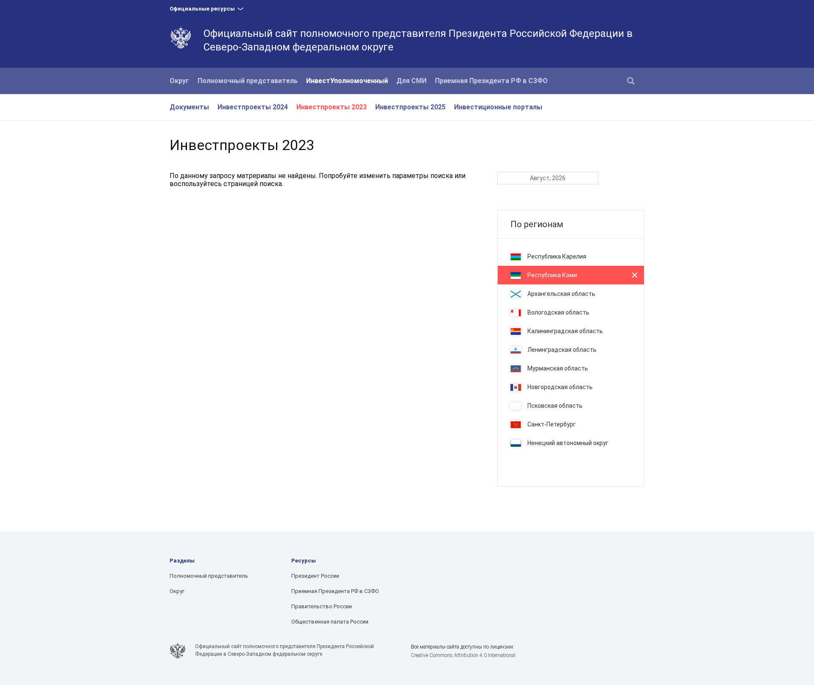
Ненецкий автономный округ (567, 443)
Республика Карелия (556, 256)
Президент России (315, 576)
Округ (179, 81)
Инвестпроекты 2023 (331, 107)
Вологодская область (558, 312)
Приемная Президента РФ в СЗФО (491, 81)
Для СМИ (411, 81)
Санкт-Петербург (551, 424)
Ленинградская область (562, 349)
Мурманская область (557, 368)
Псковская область (555, 405)
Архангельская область (561, 293)
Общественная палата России (329, 621)
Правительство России (321, 606)
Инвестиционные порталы (498, 107)
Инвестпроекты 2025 (410, 107)
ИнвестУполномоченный (347, 81)
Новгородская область (560, 387)
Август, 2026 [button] (548, 178)
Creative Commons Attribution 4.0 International (463, 655)
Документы (189, 107)
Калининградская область (565, 331)
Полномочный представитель (248, 81)
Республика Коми (552, 275)
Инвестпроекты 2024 (252, 107)
